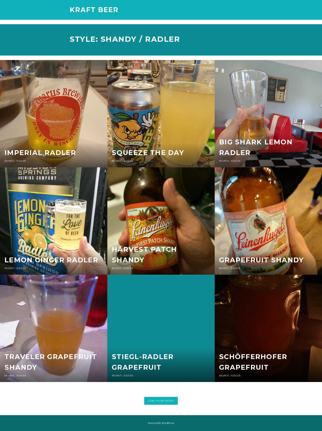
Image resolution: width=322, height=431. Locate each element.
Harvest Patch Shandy (144, 254)
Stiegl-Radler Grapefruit (142, 362)
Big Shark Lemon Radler (256, 147)
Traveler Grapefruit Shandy (50, 362)
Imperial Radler (40, 153)
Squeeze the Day (148, 153)
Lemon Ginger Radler (51, 260)
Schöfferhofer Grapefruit (253, 362)
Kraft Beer (94, 10)
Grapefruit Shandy (261, 260)
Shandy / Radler (15, 160)
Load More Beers (161, 400)
